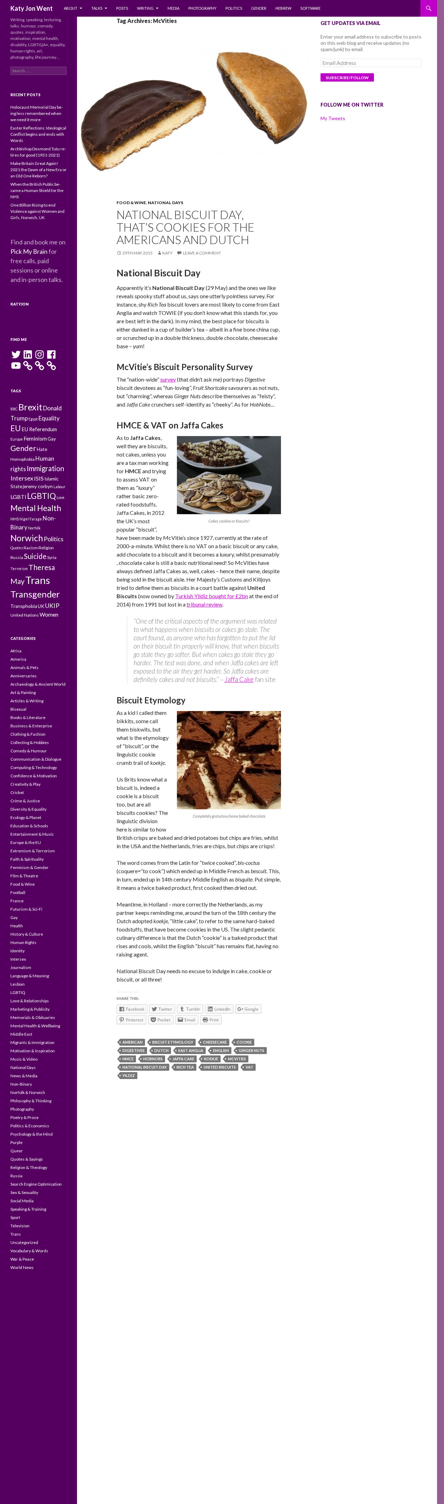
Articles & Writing (26, 700)
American (132, 1042)
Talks (96, 8)
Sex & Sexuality (24, 1192)
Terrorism (19, 568)
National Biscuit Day (144, 1067)
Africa (16, 650)
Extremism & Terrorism (32, 850)
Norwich (26, 538)
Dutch (161, 1050)
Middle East (21, 1034)
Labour (59, 486)
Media (173, 8)
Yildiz (128, 1075)
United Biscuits (220, 1067)
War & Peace (22, 1259)
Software (310, 8)
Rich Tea (185, 1067)
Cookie (244, 1042)
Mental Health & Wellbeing (35, 1025)
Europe (16, 439)
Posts (122, 8)
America (18, 659)
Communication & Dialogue (35, 759)
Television (19, 1225)
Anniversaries (23, 675)
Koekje (211, 1058)
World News (22, 1267)
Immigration (45, 468)
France (17, 900)
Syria (52, 557)
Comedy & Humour (28, 750)
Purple (16, 1142)
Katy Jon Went (31, 8)
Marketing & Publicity (30, 1009)
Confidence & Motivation (33, 775)
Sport (15, 1217)
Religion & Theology (28, 1167)
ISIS (39, 478)
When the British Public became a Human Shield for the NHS (36, 190)
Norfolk (34, 528)
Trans (37, 580)
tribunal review (204, 604)
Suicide (35, 556)
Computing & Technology (33, 767)
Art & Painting (23, 692)
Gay (52, 439)
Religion (46, 547)
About (70, 8)
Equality (49, 418)
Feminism (35, 438)
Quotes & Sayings (26, 1159)
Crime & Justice (25, 800)
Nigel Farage (30, 519)
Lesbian (17, 984)
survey (168, 379)
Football (17, 892)
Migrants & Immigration (32, 1042)
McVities (237, 1058)
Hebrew (283, 8)
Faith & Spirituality (27, 859)
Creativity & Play (25, 784)
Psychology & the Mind (31, 1134)
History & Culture (26, 934)
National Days (165, 202)
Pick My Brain (29, 251)
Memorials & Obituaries (32, 1017)
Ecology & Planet (25, 817)
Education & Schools (29, 825)
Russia (16, 557)
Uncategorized (24, 1242)
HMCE (128, 1058)
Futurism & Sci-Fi (26, 909)
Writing (145, 8)
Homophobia (22, 459)
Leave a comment (202, 253)
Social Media (22, 1200)
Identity (17, 950)
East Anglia (190, 1050)
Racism (31, 547)
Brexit (30, 407)
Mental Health (35, 508)
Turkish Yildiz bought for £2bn (211, 596)
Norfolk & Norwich (27, 1092)
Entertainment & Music (32, 834)
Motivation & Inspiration (32, 1050)
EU (15, 428)
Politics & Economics (29, 1125)
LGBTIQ (41, 496)
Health (16, 925)
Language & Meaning (29, 975)
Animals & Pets (24, 667)
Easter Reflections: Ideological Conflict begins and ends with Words (38, 134)
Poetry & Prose (24, 1117)
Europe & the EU (25, 842)
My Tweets (333, 118)
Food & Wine (131, 202)
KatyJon (19, 304)
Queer (16, 1150)
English (221, 1050)
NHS (14, 518)
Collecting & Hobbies (29, 742)
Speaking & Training (28, 1209)
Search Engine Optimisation (36, 1184)
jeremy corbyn (38, 486)
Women (49, 614)
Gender (258, 8)
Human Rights (23, 942)
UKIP (52, 605)
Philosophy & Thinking (30, 1100)
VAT (249, 1067)
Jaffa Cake (239, 679)
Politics (233, 8)
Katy (167, 253)
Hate (42, 449)
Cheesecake (215, 1042)
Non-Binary (21, 1084)
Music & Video (23, 1059)
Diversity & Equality (28, 809)
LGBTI (18, 496)
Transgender (35, 594)
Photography (202, 8)
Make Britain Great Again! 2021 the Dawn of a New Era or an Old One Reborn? (38, 169)
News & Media (23, 1075)
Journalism (20, 967)
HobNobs (153, 1058)
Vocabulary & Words (29, 1250)
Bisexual (18, 709)
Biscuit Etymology (172, 1042)
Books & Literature (27, 717)
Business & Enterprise (31, 725)
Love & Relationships (29, 1000)
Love (61, 497)
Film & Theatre (24, 875)
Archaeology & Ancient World (38, 684)
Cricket (17, 792)
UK (41, 606)
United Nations (24, 615)
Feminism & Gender (29, 867)
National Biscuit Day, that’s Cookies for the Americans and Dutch (185, 227)
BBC (14, 409)
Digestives (133, 1050)
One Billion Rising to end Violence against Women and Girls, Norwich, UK (37, 211)
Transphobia (23, 606)
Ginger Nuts (251, 1050)
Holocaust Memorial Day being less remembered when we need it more (36, 113)
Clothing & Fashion (27, 734)
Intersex (21, 478)
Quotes (16, 547)
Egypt (33, 419)
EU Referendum (39, 429)
